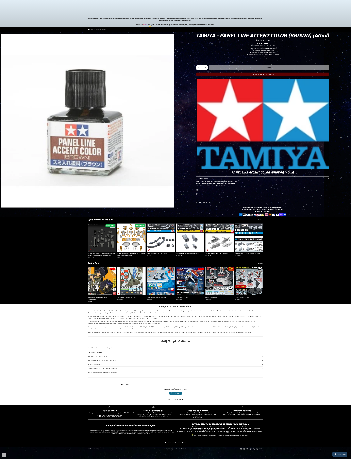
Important (201, 194)
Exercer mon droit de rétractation (175, 443)
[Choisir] (113, 249)
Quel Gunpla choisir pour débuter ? (98, 356)
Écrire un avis (175, 393)
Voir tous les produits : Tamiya (97, 30)
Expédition (201, 190)
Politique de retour (203, 178)
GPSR (200, 198)
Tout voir (260, 220)
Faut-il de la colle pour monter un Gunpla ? (100, 348)
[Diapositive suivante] (143, 238)
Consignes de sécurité (204, 202)
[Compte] (337, 6)
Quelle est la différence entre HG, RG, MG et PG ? (102, 360)
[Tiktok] (251, 449)
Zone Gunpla (96, 449)
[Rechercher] (346, 14)
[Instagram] (244, 449)
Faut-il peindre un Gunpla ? (95, 352)
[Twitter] (254, 449)
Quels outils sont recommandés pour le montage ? (102, 373)
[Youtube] (247, 449)
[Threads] (257, 449)
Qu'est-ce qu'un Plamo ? (95, 364)
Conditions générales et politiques (175, 449)
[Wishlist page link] (345, 5)
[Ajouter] (142, 249)
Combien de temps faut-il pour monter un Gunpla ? (102, 369)
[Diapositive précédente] (120, 238)
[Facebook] (241, 449)
